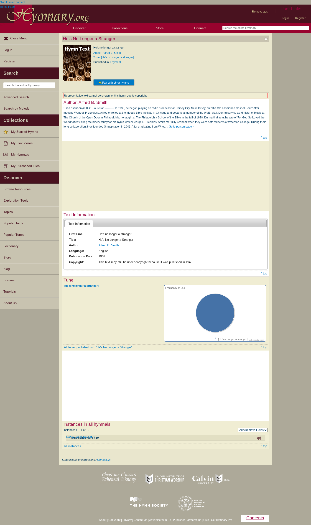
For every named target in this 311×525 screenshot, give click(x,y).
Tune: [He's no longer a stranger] (113, 57)
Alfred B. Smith (109, 245)
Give (206, 520)
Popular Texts (13, 223)
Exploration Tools (15, 200)
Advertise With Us (160, 520)
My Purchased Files (25, 166)
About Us (10, 303)
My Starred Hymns (24, 131)
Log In (8, 50)
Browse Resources (17, 189)
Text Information (79, 223)
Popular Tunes (13, 234)
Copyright (114, 520)
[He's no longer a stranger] (81, 285)
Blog (6, 269)
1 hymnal (115, 62)
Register (300, 18)
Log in (286, 18)
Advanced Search (16, 97)
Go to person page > (181, 126)
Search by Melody (16, 108)
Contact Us (140, 520)
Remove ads (260, 11)
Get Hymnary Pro (221, 520)
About (102, 520)
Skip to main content (12, 2)
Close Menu (19, 38)
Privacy (127, 520)
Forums (9, 280)
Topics (8, 212)
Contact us (103, 459)
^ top (264, 137)
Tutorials (9, 291)
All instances (72, 446)
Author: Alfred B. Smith (107, 52)
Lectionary (10, 246)
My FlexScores (22, 143)
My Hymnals (20, 154)
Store (160, 28)
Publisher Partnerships (187, 520)
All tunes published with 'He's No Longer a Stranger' (98, 347)
